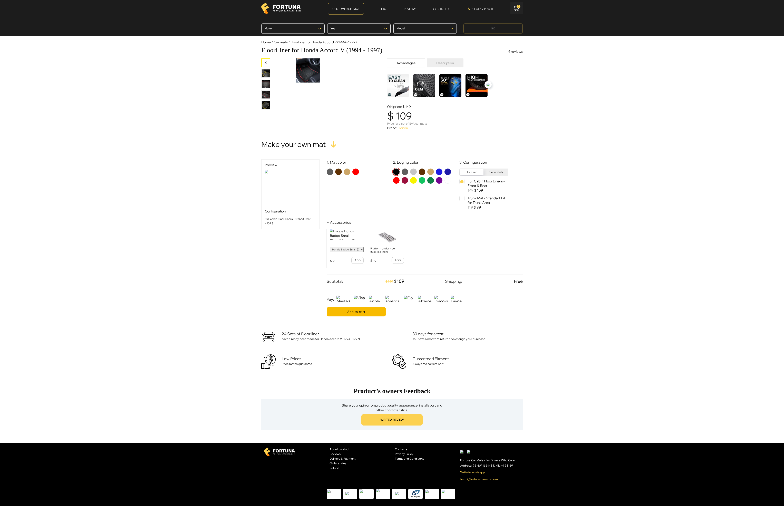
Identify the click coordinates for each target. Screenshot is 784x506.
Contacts (401, 449)
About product (339, 449)
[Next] (488, 84)
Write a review (392, 420)
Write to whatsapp (472, 472)
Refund (334, 468)
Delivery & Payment (342, 458)
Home (266, 42)
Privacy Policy (404, 454)
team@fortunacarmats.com (479, 479)
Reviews (335, 454)
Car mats (281, 42)
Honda (403, 128)
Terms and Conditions (409, 458)
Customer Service (346, 8)
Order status (338, 463)
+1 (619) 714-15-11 (482, 8)
